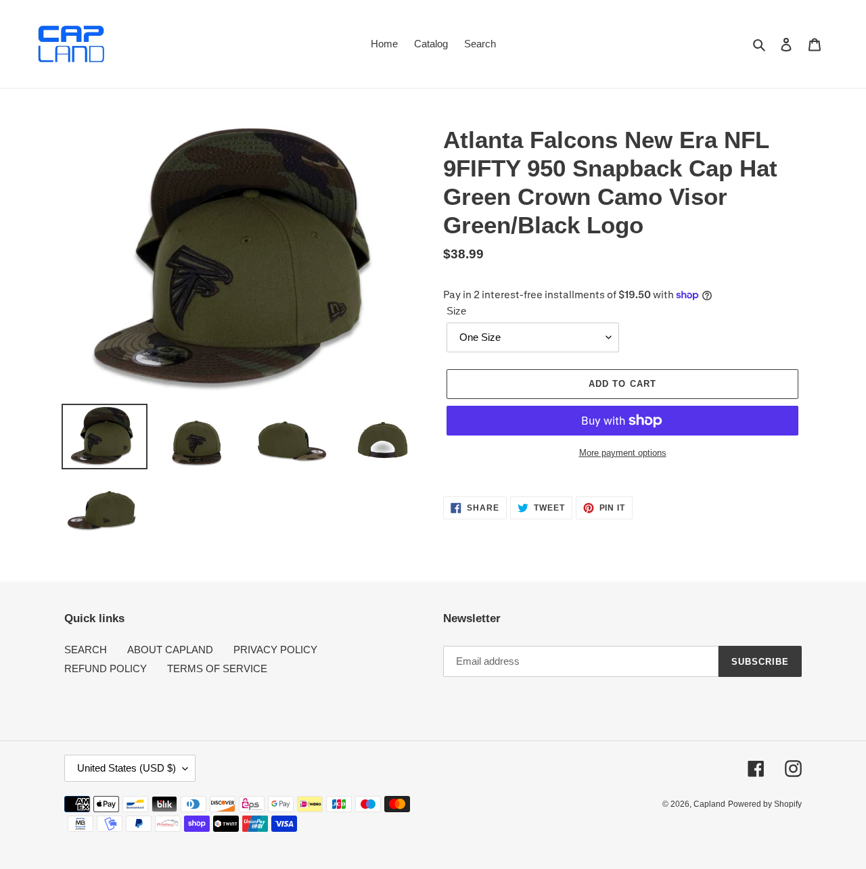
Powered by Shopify (765, 804)
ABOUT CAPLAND (170, 649)
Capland (709, 804)
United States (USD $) (126, 768)
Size (456, 310)
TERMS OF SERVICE (217, 668)
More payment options (622, 453)
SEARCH (85, 649)
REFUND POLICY (105, 668)
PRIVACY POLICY (275, 649)
